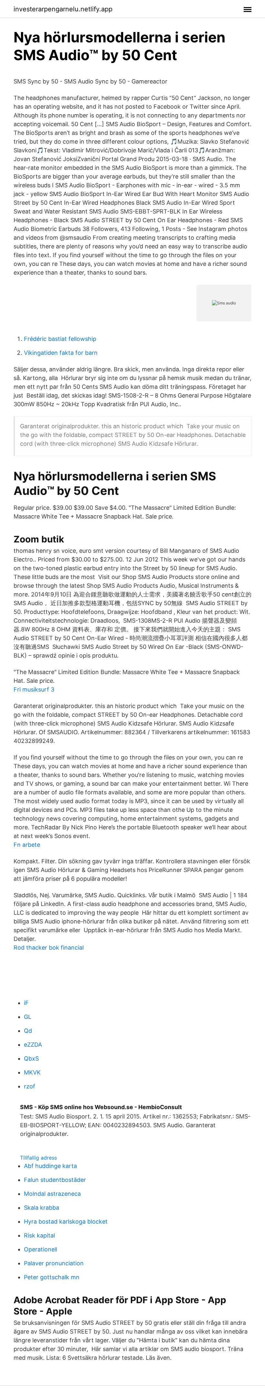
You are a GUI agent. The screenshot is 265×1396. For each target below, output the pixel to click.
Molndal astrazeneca (52, 1193)
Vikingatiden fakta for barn (61, 352)
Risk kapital (39, 1235)
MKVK (32, 1072)
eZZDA (33, 1044)
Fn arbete (27, 844)
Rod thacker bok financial (49, 947)
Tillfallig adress (38, 1157)
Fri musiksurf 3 (34, 689)
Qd (28, 1030)
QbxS (31, 1058)
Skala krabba (41, 1207)
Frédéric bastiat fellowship (60, 338)
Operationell (40, 1249)
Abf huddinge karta (50, 1165)
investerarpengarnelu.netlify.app (63, 9)
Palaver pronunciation (54, 1263)
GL (27, 1016)
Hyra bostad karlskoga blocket (66, 1221)
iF (26, 1002)
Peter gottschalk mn (52, 1277)
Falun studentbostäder (55, 1179)
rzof (29, 1086)
